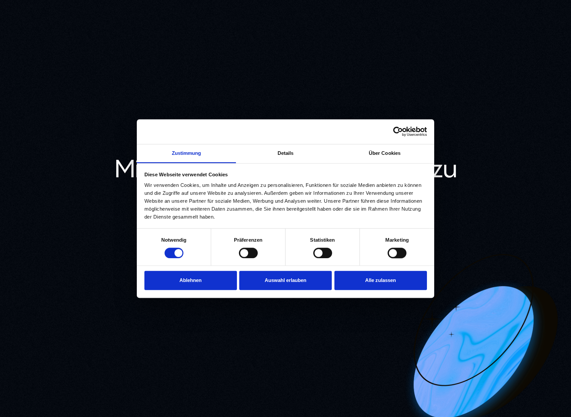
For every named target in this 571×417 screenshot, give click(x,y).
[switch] (248, 253)
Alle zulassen (380, 280)
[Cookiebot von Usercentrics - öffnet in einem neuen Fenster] (398, 131)
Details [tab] (286, 153)
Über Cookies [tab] (384, 153)
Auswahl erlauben (285, 280)
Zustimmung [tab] (186, 153)
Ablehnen (190, 280)
